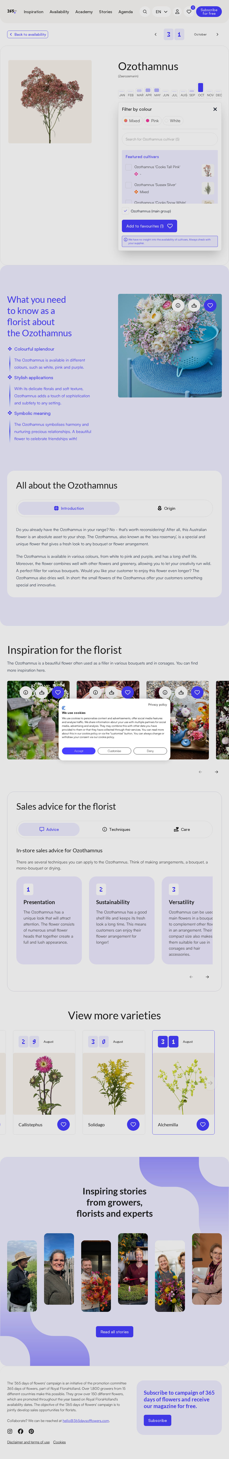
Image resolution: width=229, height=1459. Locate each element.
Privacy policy (157, 704)
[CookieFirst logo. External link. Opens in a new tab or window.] (63, 708)
